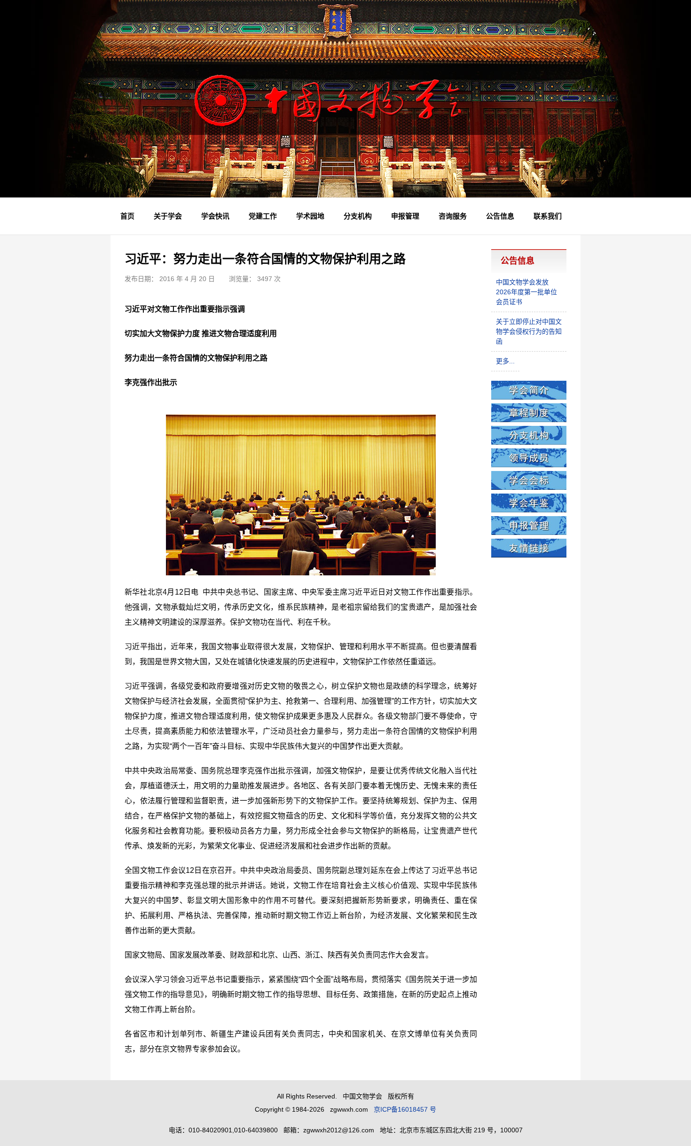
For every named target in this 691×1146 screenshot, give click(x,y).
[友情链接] (528, 555)
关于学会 (168, 216)
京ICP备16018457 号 (405, 1109)
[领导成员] (528, 465)
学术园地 (310, 216)
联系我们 (548, 216)
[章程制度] (528, 420)
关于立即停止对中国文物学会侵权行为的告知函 (529, 331)
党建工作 (263, 216)
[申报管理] (528, 532)
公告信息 (500, 216)
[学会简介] (528, 397)
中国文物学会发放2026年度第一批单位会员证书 (526, 292)
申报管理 (405, 216)
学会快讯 (215, 216)
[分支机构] (528, 442)
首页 (127, 216)
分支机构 (358, 216)
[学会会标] (528, 487)
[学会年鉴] (528, 510)
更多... (505, 361)
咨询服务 (453, 216)
